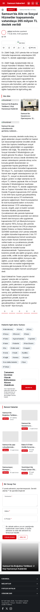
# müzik (15, 353)
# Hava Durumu (28, 343)
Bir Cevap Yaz (10, 484)
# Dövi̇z (29, 329)
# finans (26, 334)
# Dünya (5, 334)
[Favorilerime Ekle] (9, 48)
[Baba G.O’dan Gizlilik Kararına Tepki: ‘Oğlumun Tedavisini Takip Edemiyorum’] (30, 441)
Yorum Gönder (9, 537)
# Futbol (5, 339)
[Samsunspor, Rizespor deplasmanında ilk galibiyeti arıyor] (10, 464)
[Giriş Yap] (32, 3)
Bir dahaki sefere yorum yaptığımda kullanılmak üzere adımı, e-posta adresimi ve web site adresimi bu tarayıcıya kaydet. (20, 529)
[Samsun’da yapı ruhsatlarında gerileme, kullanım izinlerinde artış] (10, 126)
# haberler (16, 343)
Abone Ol (28, 387)
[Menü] (4, 3)
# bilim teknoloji (8, 329)
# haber (5, 343)
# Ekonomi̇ (16, 334)
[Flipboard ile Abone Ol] (21, 43)
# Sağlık (5, 357)
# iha (4, 348)
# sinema (15, 357)
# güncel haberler (18, 339)
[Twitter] (7, 608)
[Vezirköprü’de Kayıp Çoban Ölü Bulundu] (30, 464)
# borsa (19, 329)
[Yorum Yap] (14, 48)
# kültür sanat (15, 348)
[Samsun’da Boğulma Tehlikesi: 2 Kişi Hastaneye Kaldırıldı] (10, 109)
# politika (24, 353)
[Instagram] (11, 608)
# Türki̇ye (6, 367)
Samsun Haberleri (16, 3)
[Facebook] (3, 608)
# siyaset (25, 357)
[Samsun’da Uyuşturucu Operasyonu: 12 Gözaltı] (30, 109)
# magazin (26, 348)
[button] (28, 3)
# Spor (24, 362)
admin (9, 31)
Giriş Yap (23, 537)
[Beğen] (4, 48)
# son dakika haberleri (10, 362)
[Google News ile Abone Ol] (9, 43)
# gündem (32, 339)
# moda (5, 353)
